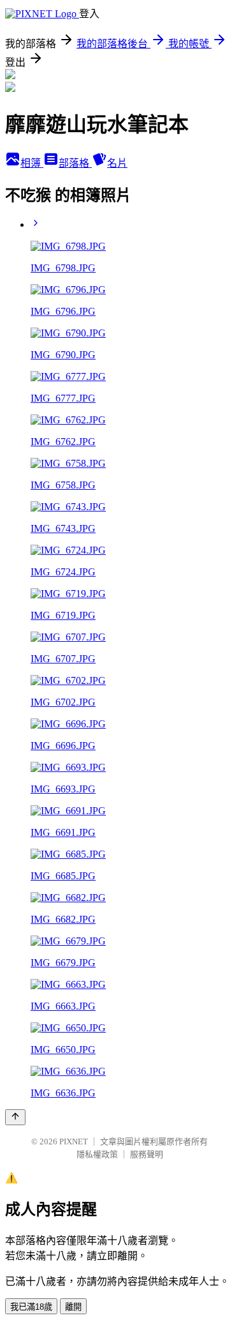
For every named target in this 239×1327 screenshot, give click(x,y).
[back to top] (15, 1117)
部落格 (75, 163)
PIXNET (73, 1141)
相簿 (31, 163)
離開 (73, 1307)
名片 (117, 163)
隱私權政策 (97, 1154)
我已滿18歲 (31, 1307)
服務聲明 (146, 1154)
